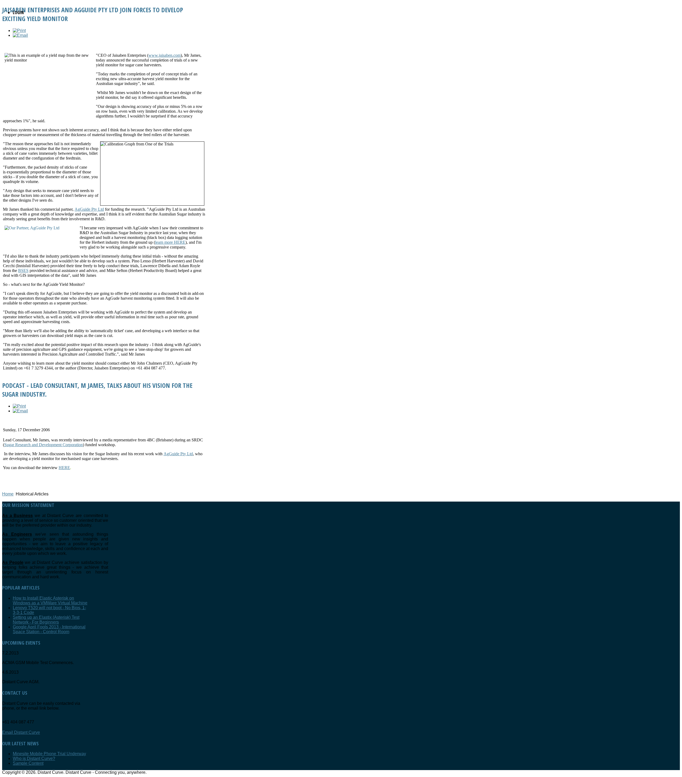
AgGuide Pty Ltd (89, 209)
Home (8, 494)
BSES (23, 270)
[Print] (19, 30)
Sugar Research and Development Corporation (43, 444)
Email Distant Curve (21, 732)
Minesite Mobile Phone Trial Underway (49, 753)
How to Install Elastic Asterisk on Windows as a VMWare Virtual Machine (50, 600)
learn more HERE (170, 242)
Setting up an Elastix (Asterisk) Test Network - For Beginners (46, 619)
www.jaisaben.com (164, 55)
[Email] (20, 35)
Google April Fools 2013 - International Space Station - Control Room (49, 629)
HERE (64, 467)
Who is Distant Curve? (34, 758)
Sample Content (28, 763)
